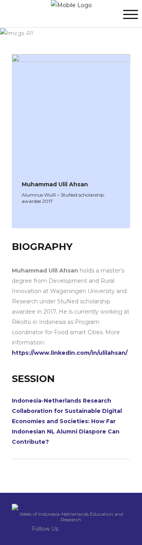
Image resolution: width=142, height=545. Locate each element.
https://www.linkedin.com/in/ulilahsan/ (69, 352)
